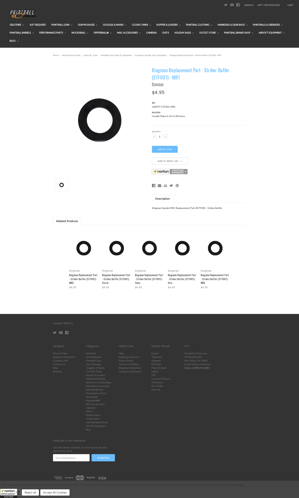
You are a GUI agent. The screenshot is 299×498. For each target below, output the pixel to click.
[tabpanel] (83, 259)
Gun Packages (86, 24)
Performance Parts (51, 32)
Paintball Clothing (198, 24)
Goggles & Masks (113, 24)
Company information (130, 371)
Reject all (30, 492)
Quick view (83, 245)
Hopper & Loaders (167, 24)
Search (249, 5)
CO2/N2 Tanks (140, 24)
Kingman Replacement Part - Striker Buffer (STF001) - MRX (215, 279)
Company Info (60, 360)
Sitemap (57, 371)
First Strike (157, 385)
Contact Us (59, 364)
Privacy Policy (60, 353)
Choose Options (84, 251)
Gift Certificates (268, 5)
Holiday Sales (183, 32)
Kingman (156, 360)
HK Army (156, 364)
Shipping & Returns (129, 356)
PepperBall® (101, 32)
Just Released (37, 24)
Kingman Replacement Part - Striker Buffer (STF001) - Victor (116, 279)
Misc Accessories (127, 32)
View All (155, 389)
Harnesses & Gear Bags (231, 24)
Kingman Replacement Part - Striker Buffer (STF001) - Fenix (149, 279)
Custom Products (161, 378)
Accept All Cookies (55, 492)
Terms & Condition (129, 364)
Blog (13, 40)
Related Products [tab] (67, 221)
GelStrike (16, 24)
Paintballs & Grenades (266, 24)
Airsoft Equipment (270, 32)
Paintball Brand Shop (237, 32)
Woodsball (78, 32)
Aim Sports (157, 382)
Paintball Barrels (20, 32)
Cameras (151, 32)
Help (121, 353)
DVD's (165, 32)
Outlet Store (207, 32)
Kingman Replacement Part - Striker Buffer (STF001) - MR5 (83, 279)
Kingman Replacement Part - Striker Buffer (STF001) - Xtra (182, 279)
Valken (155, 371)
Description (162, 198)
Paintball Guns (60, 24)
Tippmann (156, 356)
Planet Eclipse (159, 367)
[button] (8, 493)
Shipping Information (64, 356)
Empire (155, 353)
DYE (153, 375)
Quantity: (156, 131)
